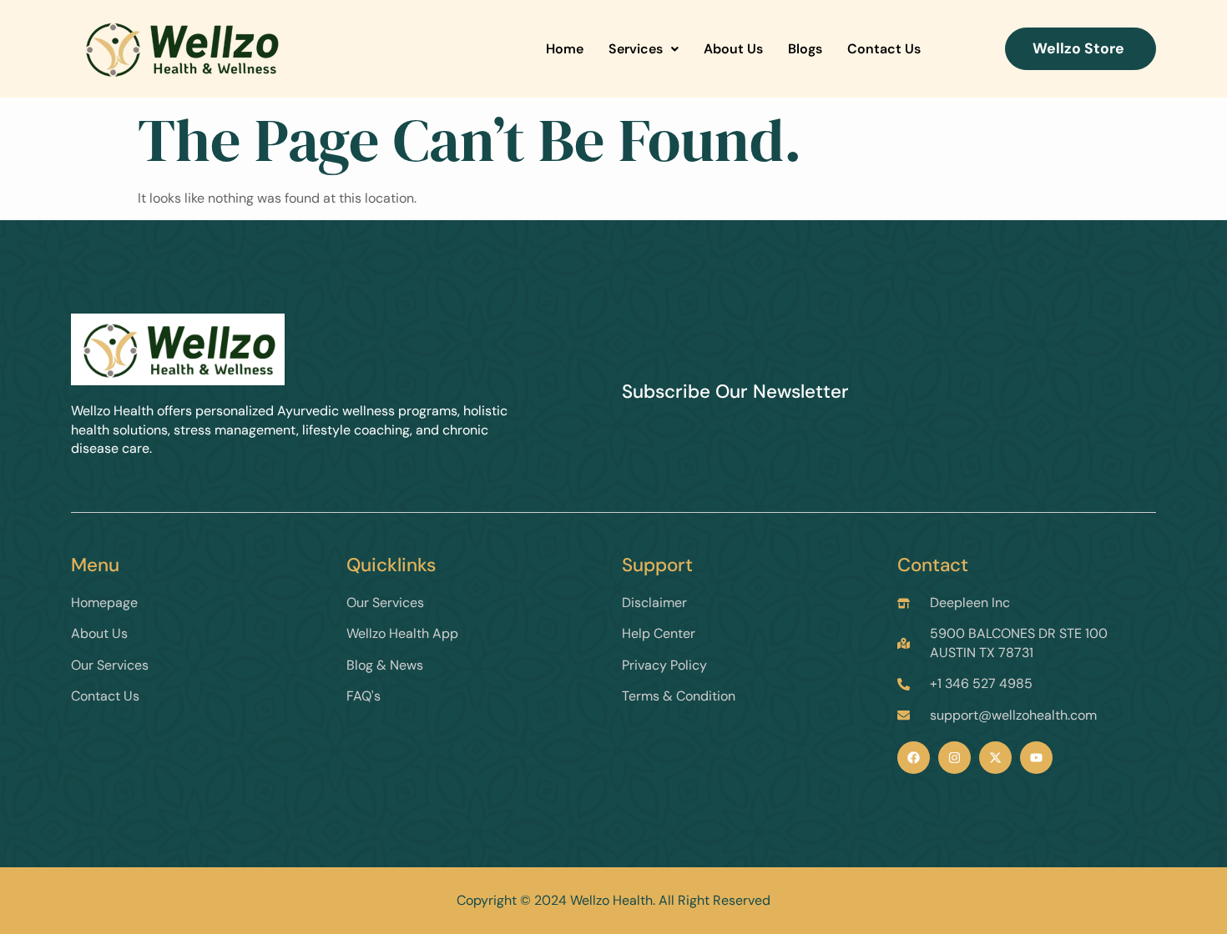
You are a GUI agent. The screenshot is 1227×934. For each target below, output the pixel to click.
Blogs (805, 49)
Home (564, 49)
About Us (733, 49)
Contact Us (884, 49)
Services (635, 49)
